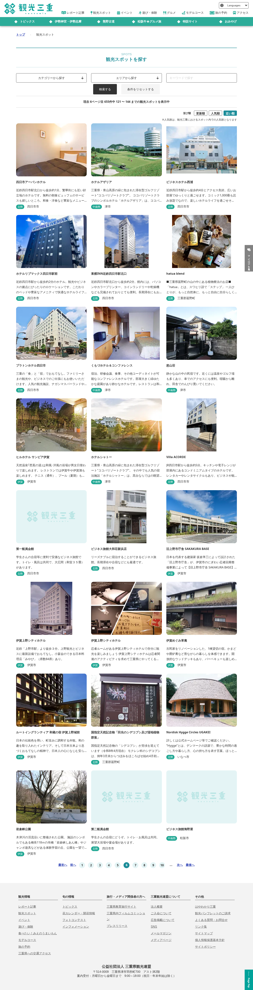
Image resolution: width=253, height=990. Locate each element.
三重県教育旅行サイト (121, 906)
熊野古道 (109, 21)
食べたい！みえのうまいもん (37, 933)
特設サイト (190, 21)
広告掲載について (162, 920)
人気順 (215, 113)
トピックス (27, 21)
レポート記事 (27, 906)
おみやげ (231, 21)
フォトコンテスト (74, 920)
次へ (180, 865)
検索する (105, 89)
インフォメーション (75, 926)
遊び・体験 (25, 926)
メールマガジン (161, 933)
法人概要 (157, 906)
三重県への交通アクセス (34, 953)
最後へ (190, 865)
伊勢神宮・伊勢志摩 (68, 21)
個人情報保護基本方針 (210, 940)
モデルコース (27, 940)
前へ (73, 865)
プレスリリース (117, 925)
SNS (154, 926)
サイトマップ (204, 933)
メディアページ (161, 940)
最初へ (62, 865)
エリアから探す (126, 78)
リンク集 (201, 926)
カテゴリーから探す (51, 78)
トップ (20, 34)
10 (162, 865)
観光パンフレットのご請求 (213, 913)
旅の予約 (24, 946)
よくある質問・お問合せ (211, 920)
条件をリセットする (140, 89)
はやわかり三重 (205, 906)
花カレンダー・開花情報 (78, 913)
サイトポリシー (205, 946)
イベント (24, 920)
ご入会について (161, 913)
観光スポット (27, 913)
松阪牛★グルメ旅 (149, 21)
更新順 (200, 113)
